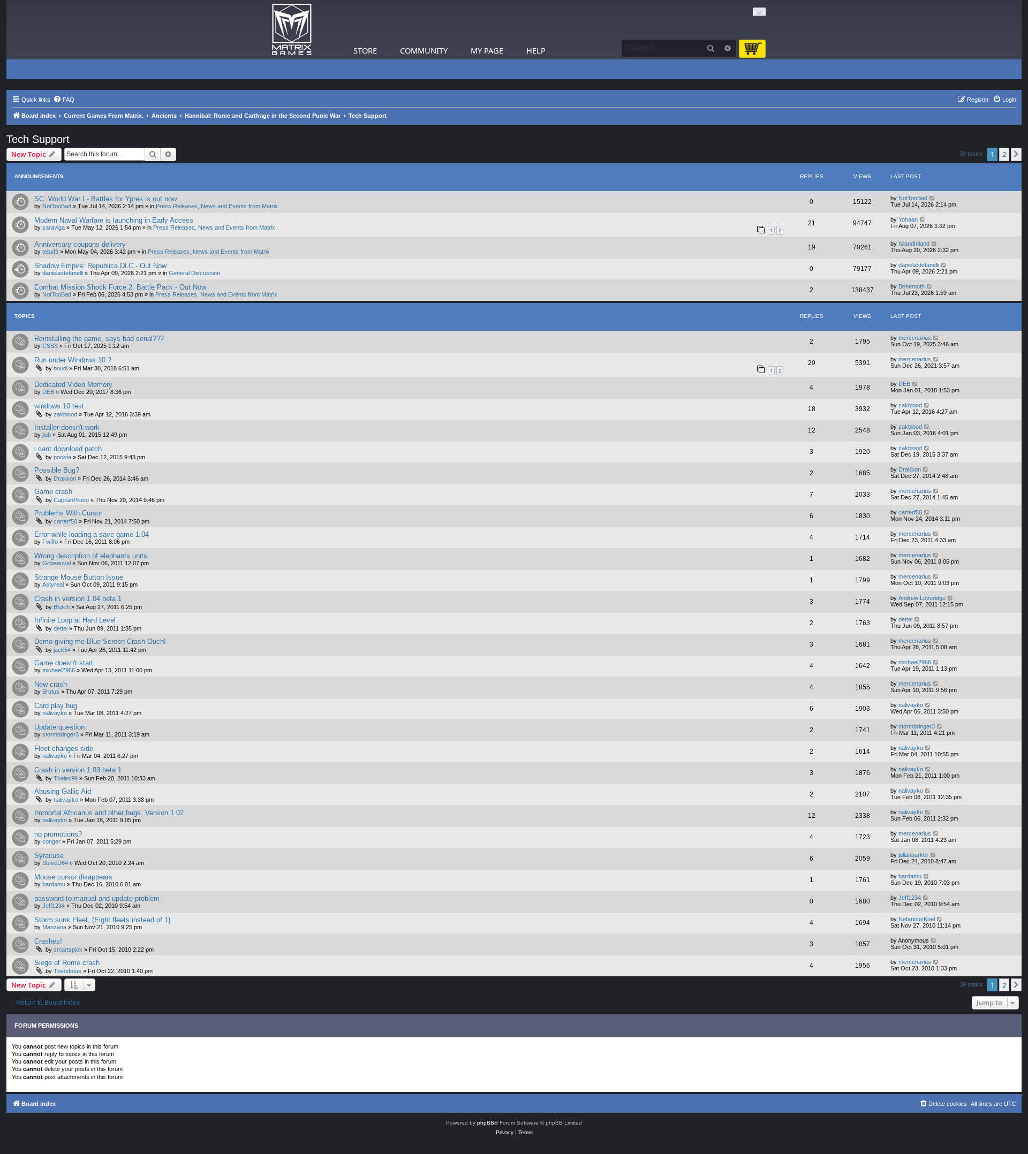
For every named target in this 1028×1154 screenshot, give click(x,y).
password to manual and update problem (97, 898)
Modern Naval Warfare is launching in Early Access (113, 220)
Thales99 (66, 778)
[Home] (291, 29)
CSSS (50, 346)
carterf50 (65, 521)
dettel (60, 628)
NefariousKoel (916, 919)
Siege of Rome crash (67, 963)
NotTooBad (56, 206)
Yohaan (908, 219)
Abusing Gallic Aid (62, 791)
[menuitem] (63, 99)
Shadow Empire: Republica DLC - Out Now (100, 266)
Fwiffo (50, 541)
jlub (46, 434)
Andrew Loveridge (922, 598)
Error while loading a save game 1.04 (91, 534)
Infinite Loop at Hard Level (75, 620)
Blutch (62, 607)
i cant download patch (68, 449)
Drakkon (65, 478)
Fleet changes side (63, 749)
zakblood (65, 414)
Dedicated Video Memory (73, 385)
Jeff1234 (53, 905)
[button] (1016, 154)
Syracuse (49, 856)
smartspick (68, 949)
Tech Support (38, 139)
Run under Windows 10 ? (72, 360)
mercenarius (914, 338)
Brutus (50, 691)
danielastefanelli (62, 273)
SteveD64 (55, 863)
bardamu (53, 884)
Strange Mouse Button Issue (78, 577)
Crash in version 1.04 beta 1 (78, 599)
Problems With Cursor (68, 513)
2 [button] (1004, 154)
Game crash (53, 492)
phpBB (485, 1123)
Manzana (54, 927)
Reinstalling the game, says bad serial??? (99, 339)
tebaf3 (50, 251)
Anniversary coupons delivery (80, 244)
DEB (48, 392)
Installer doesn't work (67, 427)
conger (51, 841)
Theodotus (67, 971)
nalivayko (54, 713)
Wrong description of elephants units (90, 556)
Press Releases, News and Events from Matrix (217, 206)
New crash (50, 684)
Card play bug (55, 706)
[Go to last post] (932, 198)
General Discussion (194, 273)
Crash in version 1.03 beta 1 (78, 770)
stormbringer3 (60, 734)
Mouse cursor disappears (73, 877)
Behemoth (911, 286)
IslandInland (913, 243)
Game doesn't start (63, 663)
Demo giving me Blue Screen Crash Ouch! (100, 641)
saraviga (53, 227)
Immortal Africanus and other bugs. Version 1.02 (109, 813)
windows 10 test (59, 406)
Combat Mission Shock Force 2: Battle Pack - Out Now (120, 287)
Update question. (60, 727)
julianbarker (913, 855)
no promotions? (58, 834)
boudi (60, 368)
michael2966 (58, 670)
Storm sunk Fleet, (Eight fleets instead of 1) (102, 920)
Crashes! (48, 941)
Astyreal (53, 584)
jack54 (62, 650)
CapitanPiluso (71, 500)
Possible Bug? (56, 470)
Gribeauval (56, 563)
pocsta (62, 457)
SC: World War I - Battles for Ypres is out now (105, 199)
